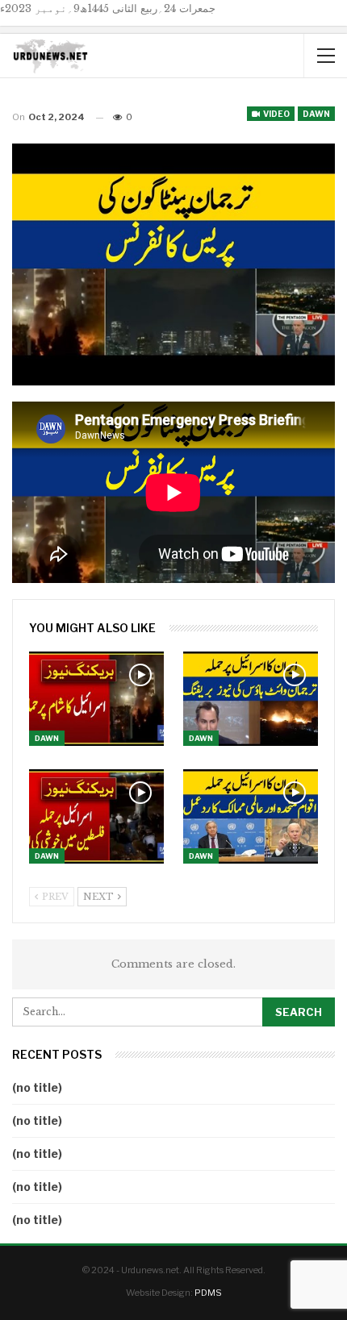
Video (275, 114)
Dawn (316, 114)
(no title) (37, 1087)
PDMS (208, 1292)
